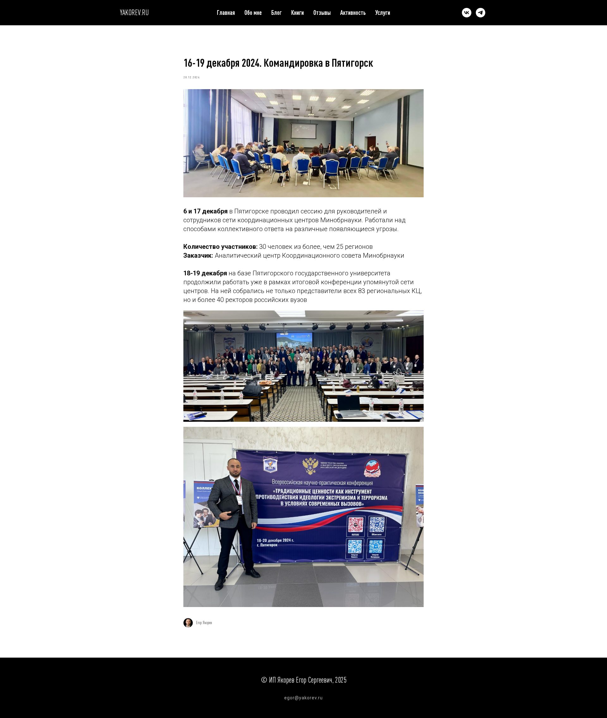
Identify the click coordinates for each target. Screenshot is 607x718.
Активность (353, 12)
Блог (276, 12)
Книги (297, 12)
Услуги (382, 12)
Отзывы (322, 12)
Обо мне (253, 12)
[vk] (466, 12)
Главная (226, 12)
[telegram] (480, 12)
